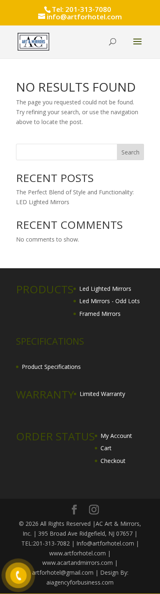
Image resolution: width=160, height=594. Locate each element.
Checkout (113, 461)
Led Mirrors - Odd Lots (109, 301)
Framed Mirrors (100, 314)
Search (130, 152)
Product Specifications (51, 367)
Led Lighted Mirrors (105, 288)
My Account (116, 436)
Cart (106, 448)
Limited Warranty (102, 394)
